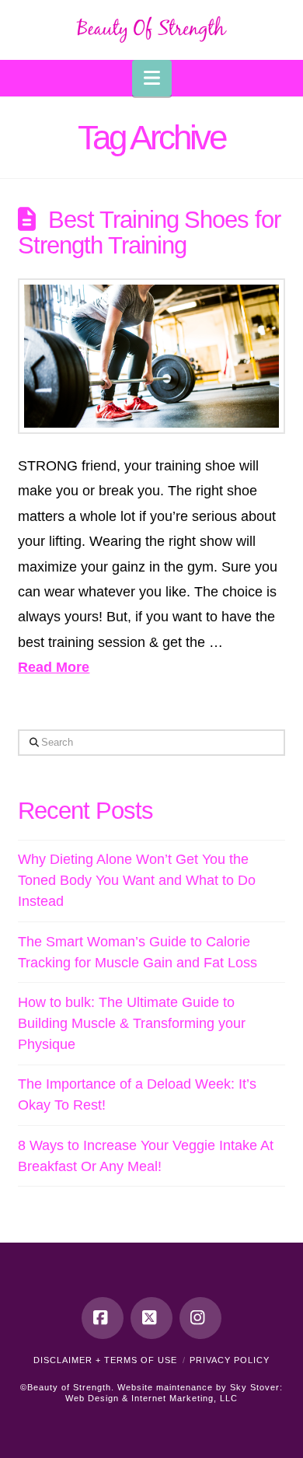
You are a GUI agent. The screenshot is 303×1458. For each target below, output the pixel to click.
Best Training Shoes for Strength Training (149, 232)
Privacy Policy (230, 1360)
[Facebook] (103, 1318)
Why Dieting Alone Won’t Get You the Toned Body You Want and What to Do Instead (137, 880)
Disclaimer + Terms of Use (105, 1360)
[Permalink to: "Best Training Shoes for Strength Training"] (151, 356)
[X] (151, 1318)
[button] (152, 78)
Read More (53, 667)
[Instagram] (200, 1318)
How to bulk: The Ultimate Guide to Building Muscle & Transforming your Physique (132, 1023)
